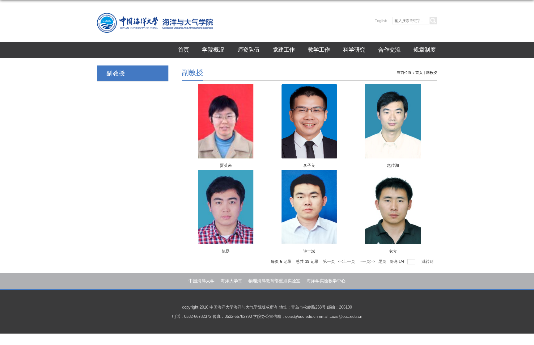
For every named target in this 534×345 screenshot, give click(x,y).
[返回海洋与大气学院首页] (155, 21)
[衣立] (393, 208)
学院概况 (213, 50)
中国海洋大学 (201, 280)
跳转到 (428, 261)
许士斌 (309, 251)
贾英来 (226, 165)
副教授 (431, 72)
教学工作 (319, 50)
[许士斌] (309, 208)
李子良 (309, 165)
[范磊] (225, 208)
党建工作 (284, 50)
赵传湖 (393, 165)
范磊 (226, 251)
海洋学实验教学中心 (326, 280)
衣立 (393, 251)
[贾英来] (225, 122)
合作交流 (389, 50)
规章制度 (424, 50)
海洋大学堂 (231, 280)
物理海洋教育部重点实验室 (274, 280)
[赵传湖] (393, 122)
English (381, 21)
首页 (183, 50)
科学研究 (354, 50)
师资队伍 (248, 50)
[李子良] (309, 122)
